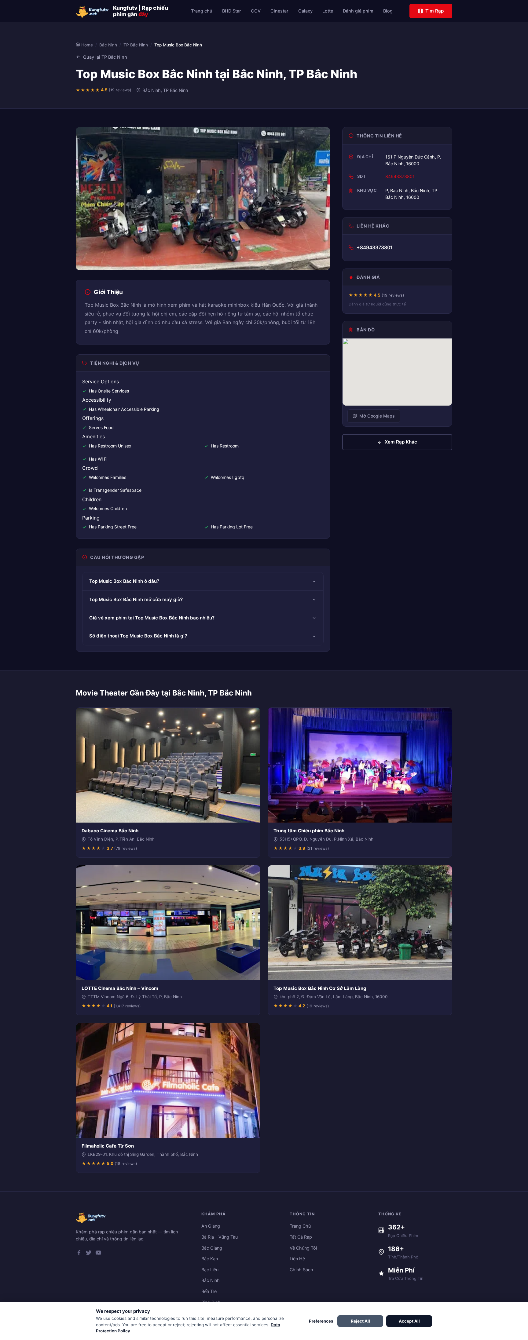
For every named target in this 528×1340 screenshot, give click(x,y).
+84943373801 (375, 247)
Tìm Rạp (434, 11)
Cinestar (279, 10)
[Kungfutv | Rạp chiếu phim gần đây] (92, 11)
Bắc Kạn (209, 1258)
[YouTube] (98, 1254)
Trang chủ (201, 10)
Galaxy (305, 10)
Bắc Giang (211, 1248)
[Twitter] (89, 1254)
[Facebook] (79, 1254)
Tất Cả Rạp (301, 1237)
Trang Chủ (300, 1226)
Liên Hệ (297, 1258)
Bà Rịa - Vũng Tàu (219, 1237)
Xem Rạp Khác (401, 442)
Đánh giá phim (358, 10)
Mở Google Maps (377, 415)
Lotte (327, 10)
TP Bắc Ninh (135, 44)
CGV (256, 10)
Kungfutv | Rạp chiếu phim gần (140, 11)
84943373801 (400, 176)
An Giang (210, 1226)
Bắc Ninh (108, 44)
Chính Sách (301, 1269)
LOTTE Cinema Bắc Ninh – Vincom (120, 988)
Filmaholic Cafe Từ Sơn (108, 1146)
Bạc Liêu (209, 1269)
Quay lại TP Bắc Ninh (105, 57)
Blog (388, 10)
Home (86, 44)
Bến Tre (209, 1291)
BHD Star (231, 10)
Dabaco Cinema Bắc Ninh (110, 831)
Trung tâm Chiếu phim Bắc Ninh (308, 831)
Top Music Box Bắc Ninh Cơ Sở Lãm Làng (319, 988)
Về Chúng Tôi (303, 1248)
